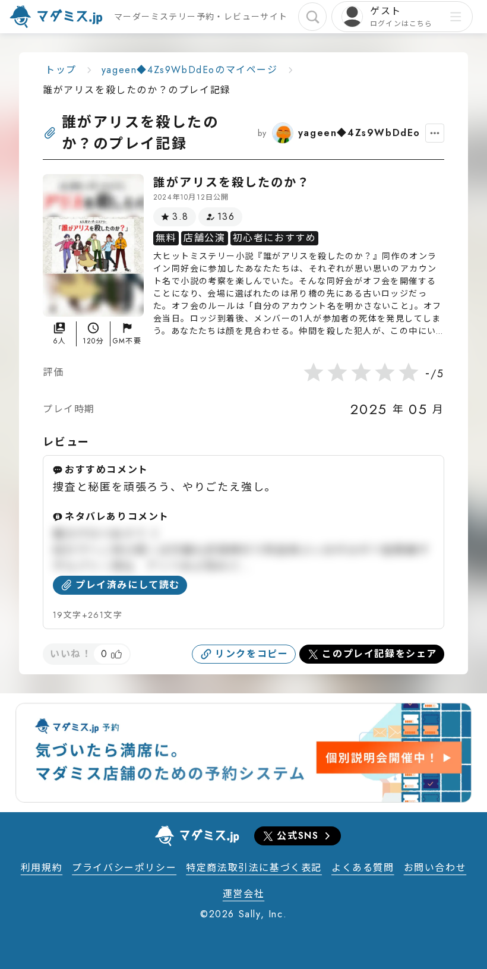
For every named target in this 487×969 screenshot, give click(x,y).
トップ (61, 70)
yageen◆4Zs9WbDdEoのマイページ (190, 70)
